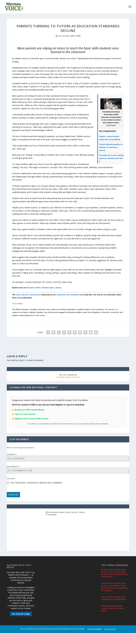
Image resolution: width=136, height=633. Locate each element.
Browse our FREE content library (29, 409)
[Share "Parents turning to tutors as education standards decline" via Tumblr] (64, 332)
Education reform (33, 288)
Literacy (58, 288)
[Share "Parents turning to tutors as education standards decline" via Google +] (58, 332)
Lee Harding (63, 35)
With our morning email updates (20, 447)
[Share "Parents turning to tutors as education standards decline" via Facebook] (48, 332)
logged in (22, 360)
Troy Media (18, 304)
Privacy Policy (110, 629)
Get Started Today (21, 614)
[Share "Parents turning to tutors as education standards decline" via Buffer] (80, 332)
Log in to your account (25, 414)
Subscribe (13, 494)
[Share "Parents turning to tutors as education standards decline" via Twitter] (53, 332)
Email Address (13, 466)
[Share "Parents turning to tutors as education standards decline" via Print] (96, 332)
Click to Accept (94, 629)
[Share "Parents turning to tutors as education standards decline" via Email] (90, 332)
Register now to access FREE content (31, 418)
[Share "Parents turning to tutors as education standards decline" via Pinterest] (69, 332)
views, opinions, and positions (28, 295)
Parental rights (48, 288)
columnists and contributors (68, 295)
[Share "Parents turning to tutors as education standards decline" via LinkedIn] (74, 332)
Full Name (12, 454)
